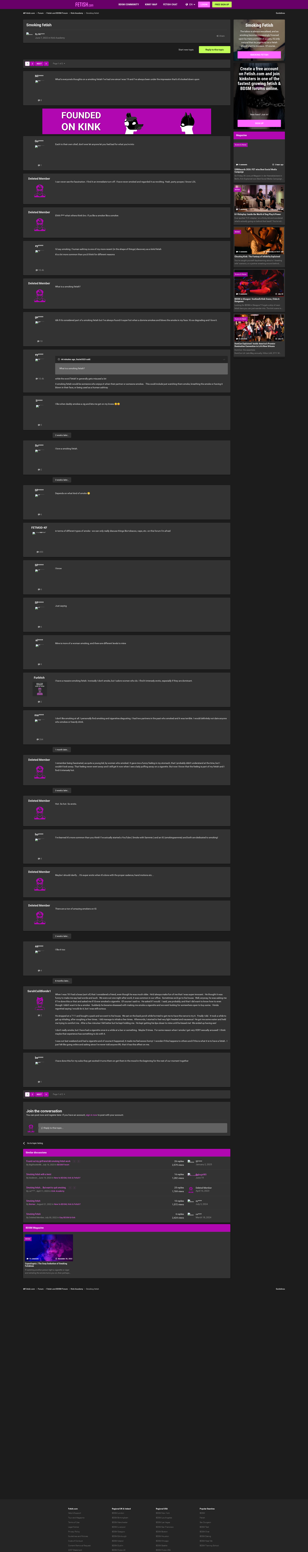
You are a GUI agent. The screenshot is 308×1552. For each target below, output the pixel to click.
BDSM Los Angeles (164, 1518)
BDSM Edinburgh (119, 1536)
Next (39, 64)
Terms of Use (73, 1522)
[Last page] (46, 63)
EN (191, 4)
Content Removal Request (79, 1545)
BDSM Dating (205, 1536)
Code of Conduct (75, 1541)
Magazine (80, 1518)
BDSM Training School (209, 1545)
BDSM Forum (63, 1164)
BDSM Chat (204, 1532)
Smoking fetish (33, 1200)
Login (204, 4)
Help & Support (74, 1513)
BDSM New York (163, 1513)
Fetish (202, 1518)
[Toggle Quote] (59, 359)
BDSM (202, 1513)
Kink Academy (58, 38)
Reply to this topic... (53, 1128)
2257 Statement (75, 1550)
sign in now (91, 1115)
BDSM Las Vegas (163, 1522)
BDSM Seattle (161, 1545)
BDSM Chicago (162, 1541)
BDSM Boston (162, 1532)
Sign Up (259, 123)
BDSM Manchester (120, 1522)
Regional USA (162, 1509)
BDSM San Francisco (165, 1527)
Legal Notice (73, 1527)
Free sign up (222, 4)
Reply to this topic (214, 49)
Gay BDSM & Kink (67, 1217)
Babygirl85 (201, 1174)
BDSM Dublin (117, 1545)
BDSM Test (204, 1527)
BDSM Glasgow (118, 1532)
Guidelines (280, 13)
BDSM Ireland (117, 1541)
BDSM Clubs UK (119, 1550)
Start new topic (186, 49)
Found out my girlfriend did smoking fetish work (48, 1161)
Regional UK (117, 1509)
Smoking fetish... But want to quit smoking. (46, 1187)
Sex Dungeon (205, 1522)
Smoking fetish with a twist (38, 1174)
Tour (70, 1518)
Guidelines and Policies (78, 1536)
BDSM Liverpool (118, 1527)
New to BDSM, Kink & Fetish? (67, 1178)
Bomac (32, 1204)
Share (221, 36)
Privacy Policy (74, 1532)
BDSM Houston (162, 1536)
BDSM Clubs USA (163, 1550)
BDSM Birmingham (120, 1518)
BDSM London (118, 1513)
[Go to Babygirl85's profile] (191, 1176)
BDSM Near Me (206, 1541)
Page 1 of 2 (58, 63)
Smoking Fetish (33, 1214)
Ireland (128, 1509)
